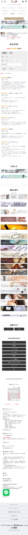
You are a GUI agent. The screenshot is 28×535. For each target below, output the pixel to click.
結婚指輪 (12, 13)
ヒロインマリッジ (21, 13)
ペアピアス (4, 13)
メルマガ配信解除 (14, 519)
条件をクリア (12, 68)
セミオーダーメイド (22, 7)
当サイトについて (14, 504)
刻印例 (14, 342)
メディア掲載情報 (14, 359)
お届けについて (6, 442)
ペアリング (4, 7)
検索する (5, 68)
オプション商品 (14, 349)
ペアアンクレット (22, 10)
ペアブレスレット (5, 10)
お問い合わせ (14, 515)
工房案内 (14, 355)
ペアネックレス (12, 7)
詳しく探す (14, 18)
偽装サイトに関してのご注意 (14, 362)
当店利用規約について (7, 480)
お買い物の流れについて (8, 447)
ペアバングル (14, 10)
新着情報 (14, 345)
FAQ (14, 369)
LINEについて (6, 496)
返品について (5, 475)
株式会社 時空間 (6, 484)
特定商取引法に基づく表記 (14, 512)
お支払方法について (7, 429)
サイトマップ (14, 365)
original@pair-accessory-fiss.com (12, 488)
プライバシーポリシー (14, 508)
